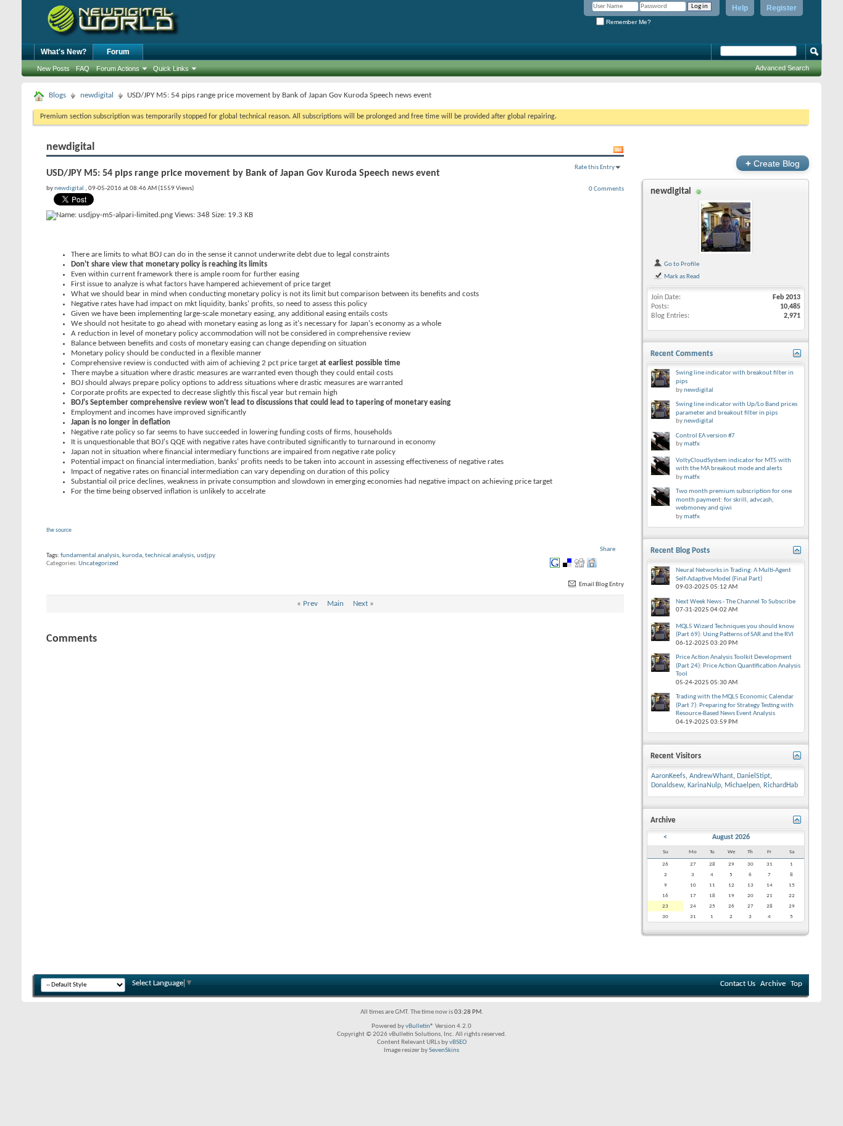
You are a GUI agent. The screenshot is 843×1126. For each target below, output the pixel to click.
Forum (118, 52)
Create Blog (772, 163)
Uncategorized (98, 563)
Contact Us (737, 984)
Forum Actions (117, 68)
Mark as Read (681, 276)
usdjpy (206, 555)
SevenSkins (444, 1050)
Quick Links (171, 68)
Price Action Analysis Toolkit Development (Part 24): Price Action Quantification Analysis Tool (738, 665)
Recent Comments (681, 354)
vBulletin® (419, 1026)
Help (740, 8)
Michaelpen (742, 785)
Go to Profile (681, 264)
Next (360, 604)
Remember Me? (627, 22)
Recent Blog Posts (680, 551)
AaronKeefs (668, 776)
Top (796, 984)
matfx (692, 444)
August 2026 (731, 837)
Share (607, 549)
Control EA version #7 (705, 436)
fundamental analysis (89, 555)
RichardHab (780, 785)
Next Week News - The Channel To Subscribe (735, 601)
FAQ (82, 68)
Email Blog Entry (601, 584)
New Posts (53, 68)
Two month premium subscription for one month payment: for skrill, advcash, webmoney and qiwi (734, 499)
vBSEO (458, 1042)
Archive (773, 984)
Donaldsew (667, 785)
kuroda (132, 555)
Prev (310, 604)
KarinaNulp (704, 785)
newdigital (97, 95)
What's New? (63, 52)
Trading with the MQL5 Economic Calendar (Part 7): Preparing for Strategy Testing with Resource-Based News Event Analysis (735, 705)
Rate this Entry (595, 167)
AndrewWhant (711, 776)
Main (335, 604)
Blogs (57, 95)
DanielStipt (753, 776)
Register (781, 8)
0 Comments (606, 188)
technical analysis (169, 555)
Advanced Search (782, 68)
